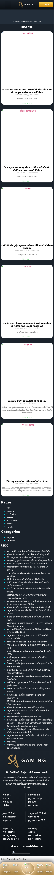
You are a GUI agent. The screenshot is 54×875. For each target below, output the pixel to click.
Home (15, 21)
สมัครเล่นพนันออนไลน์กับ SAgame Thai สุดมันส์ (28, 607)
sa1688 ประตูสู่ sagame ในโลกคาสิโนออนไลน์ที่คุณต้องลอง (27, 246)
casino (10, 523)
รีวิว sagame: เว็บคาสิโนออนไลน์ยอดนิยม (27, 481)
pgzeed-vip (35, 798)
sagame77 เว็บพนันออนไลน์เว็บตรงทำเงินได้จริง (28, 551)
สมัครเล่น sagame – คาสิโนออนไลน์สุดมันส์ (27, 563)
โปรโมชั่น (11, 514)
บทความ (11, 511)
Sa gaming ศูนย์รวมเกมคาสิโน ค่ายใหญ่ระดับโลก (29, 560)
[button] (8, 4)
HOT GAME (12, 520)
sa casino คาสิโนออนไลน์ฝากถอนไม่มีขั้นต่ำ (27, 642)
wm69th (7, 802)
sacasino (11, 540)
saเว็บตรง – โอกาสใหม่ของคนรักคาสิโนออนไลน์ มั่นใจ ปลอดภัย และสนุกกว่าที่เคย (27, 324)
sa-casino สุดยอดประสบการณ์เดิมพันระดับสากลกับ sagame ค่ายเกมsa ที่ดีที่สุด (27, 91)
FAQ (8, 508)
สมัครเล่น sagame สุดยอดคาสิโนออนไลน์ (26, 707)
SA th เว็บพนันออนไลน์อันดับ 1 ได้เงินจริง (25, 579)
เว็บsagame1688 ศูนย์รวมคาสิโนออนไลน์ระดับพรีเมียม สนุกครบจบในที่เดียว (27, 169)
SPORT (10, 517)
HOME (9, 527)
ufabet (6, 805)
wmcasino (34, 817)
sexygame (34, 795)
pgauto (32, 802)
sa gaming (11, 741)
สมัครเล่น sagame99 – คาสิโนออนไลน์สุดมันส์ (28, 554)
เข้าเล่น (28, 872)
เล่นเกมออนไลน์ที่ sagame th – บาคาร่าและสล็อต (29, 720)
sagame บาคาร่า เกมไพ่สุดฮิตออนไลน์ (27, 401)
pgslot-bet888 (36, 820)
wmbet (6, 795)
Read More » (27, 103)
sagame (10, 537)
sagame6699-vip (37, 813)
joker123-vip (10, 813)
